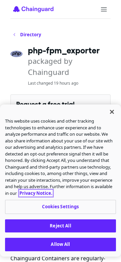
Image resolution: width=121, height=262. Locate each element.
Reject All (60, 226)
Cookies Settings (60, 207)
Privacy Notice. (35, 193)
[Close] (112, 111)
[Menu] (104, 9)
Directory (30, 35)
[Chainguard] (33, 9)
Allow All (60, 244)
